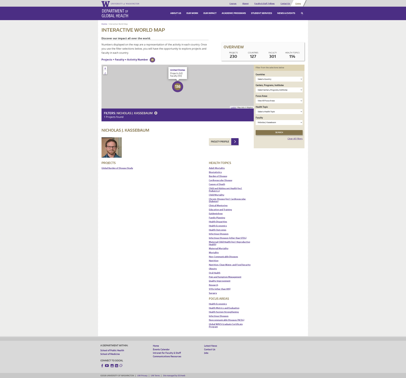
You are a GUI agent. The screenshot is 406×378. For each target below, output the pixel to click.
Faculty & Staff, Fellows (264, 4)
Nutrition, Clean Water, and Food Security (230, 265)
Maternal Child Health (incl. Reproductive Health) (229, 243)
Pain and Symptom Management (225, 277)
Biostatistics (215, 172)
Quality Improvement (219, 281)
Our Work (192, 13)
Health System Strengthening (224, 312)
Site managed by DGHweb (174, 375)
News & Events (286, 13)
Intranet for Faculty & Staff (167, 353)
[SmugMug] (121, 366)
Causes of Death (217, 184)
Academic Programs (234, 13)
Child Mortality (216, 195)
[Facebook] (102, 366)
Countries (260, 74)
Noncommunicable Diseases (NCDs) (226, 320)
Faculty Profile (220, 141)
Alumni (245, 4)
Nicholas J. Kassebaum (135, 113)
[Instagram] (112, 366)
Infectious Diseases (219, 234)
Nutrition (213, 260)
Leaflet (233, 107)
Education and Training (220, 209)
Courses (232, 4)
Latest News (210, 345)
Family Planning (217, 218)
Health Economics (218, 226)
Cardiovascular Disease (220, 180)
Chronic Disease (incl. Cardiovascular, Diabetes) (227, 200)
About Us (175, 13)
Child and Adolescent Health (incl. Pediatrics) (225, 189)
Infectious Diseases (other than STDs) (227, 238)
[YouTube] (107, 366)
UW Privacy (142, 375)
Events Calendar (161, 349)
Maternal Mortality (218, 248)
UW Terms (155, 375)
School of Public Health (112, 350)
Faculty (259, 117)
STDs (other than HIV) (219, 289)
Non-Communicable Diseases (223, 257)
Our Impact (209, 13)
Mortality (214, 252)
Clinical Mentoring (218, 205)
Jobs (206, 353)
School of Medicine (110, 354)
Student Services (261, 13)
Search (302, 13)
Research (213, 285)
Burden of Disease (218, 176)
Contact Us (285, 4)
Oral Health (214, 273)
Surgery (213, 293)
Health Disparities (218, 222)
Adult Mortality (217, 168)
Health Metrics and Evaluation (224, 308)
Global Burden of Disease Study (117, 168)
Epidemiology (216, 213)
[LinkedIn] (116, 366)
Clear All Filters (295, 138)
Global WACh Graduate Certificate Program (226, 325)
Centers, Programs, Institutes (270, 85)
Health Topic (262, 107)
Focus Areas (261, 96)
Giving (298, 4)
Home (104, 24)
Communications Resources (167, 356)
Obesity (213, 269)
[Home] (115, 13)
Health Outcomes (217, 230)
